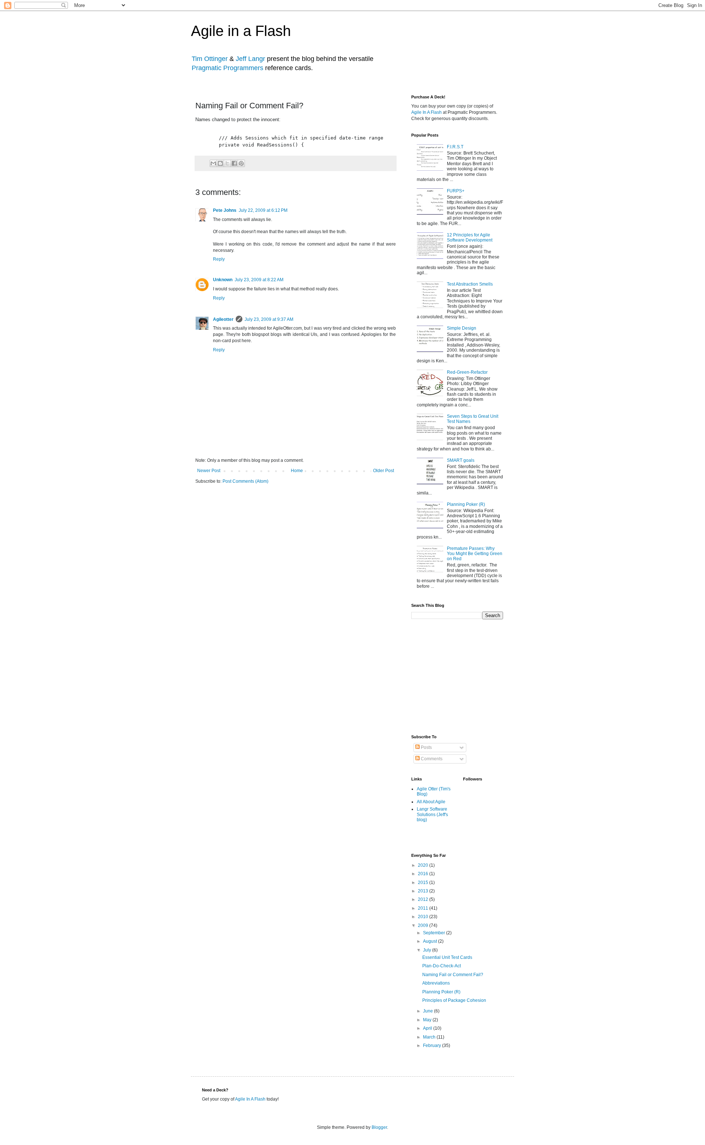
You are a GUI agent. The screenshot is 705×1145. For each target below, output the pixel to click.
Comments (431, 758)
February (432, 1045)
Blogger (379, 1127)
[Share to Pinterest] (241, 163)
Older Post (383, 470)
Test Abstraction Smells (470, 284)
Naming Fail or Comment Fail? (452, 974)
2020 (423, 865)
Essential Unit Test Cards (447, 957)
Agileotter (223, 319)
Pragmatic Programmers (227, 68)
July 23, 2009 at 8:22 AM (259, 279)
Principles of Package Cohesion (454, 1000)
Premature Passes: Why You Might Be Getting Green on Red (474, 554)
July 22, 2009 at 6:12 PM (263, 210)
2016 (423, 873)
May (428, 1019)
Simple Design (461, 328)
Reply (219, 259)
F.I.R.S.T (455, 146)
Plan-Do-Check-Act (441, 965)
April (428, 1028)
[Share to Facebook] (234, 163)
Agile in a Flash (241, 31)
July (427, 950)
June (428, 1011)
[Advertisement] (466, 676)
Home (297, 470)
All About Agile (431, 801)
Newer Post (208, 470)
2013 (423, 891)
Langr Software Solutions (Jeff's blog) (432, 814)
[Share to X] (227, 163)
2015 (423, 882)
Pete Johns (224, 210)
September (434, 932)
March (430, 1037)
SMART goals (460, 460)
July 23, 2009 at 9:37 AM (269, 319)
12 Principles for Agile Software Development (469, 237)
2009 (423, 925)
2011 (423, 908)
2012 (423, 899)
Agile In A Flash (426, 112)
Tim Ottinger (210, 58)
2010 (423, 916)
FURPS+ (455, 190)
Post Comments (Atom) (245, 481)
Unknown (222, 279)
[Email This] (213, 163)
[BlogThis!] (220, 163)
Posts (426, 747)
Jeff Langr (250, 58)
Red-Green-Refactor (467, 372)
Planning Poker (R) (466, 504)
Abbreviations (436, 983)
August (430, 941)
